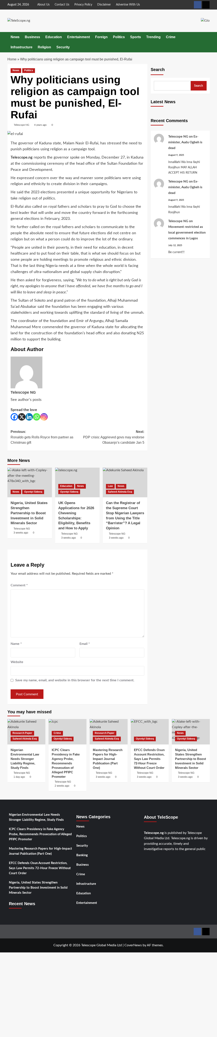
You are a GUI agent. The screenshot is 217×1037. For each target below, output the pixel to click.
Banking (82, 855)
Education (53, 37)
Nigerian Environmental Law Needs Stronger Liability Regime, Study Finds (36, 817)
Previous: (42, 437)
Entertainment (78, 37)
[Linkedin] (29, 417)
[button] (207, 42)
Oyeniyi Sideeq (33, 491)
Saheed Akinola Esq (120, 491)
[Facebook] (14, 417)
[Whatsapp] (36, 417)
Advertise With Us (128, 4)
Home (12, 59)
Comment (19, 585)
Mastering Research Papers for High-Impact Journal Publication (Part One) (40, 851)
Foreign (101, 37)
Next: (113, 437)
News (15, 37)
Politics (119, 37)
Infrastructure (21, 47)
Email (84, 643)
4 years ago (40, 125)
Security (63, 47)
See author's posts (26, 400)
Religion (44, 47)
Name (16, 643)
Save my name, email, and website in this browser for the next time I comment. (74, 680)
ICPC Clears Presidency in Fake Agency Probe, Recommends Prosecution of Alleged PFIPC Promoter (40, 834)
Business (32, 37)
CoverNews (133, 945)
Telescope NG (21, 125)
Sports (135, 37)
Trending (153, 37)
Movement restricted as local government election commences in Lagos (187, 232)
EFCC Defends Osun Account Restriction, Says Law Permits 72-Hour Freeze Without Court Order (40, 868)
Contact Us (62, 4)
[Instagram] (44, 417)
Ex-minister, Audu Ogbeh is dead (185, 142)
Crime (170, 37)
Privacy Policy (83, 4)
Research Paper (22, 733)
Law (110, 486)
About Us (43, 4)
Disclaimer (104, 4)
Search (158, 69)
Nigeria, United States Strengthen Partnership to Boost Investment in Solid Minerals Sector (38, 887)
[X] (21, 417)
